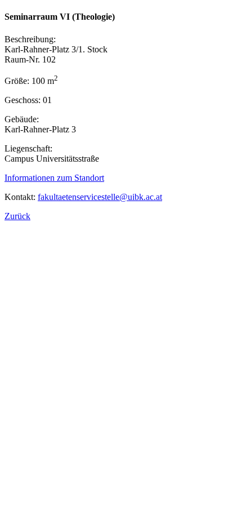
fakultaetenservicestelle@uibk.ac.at (100, 197)
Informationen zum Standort (54, 178)
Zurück (17, 216)
